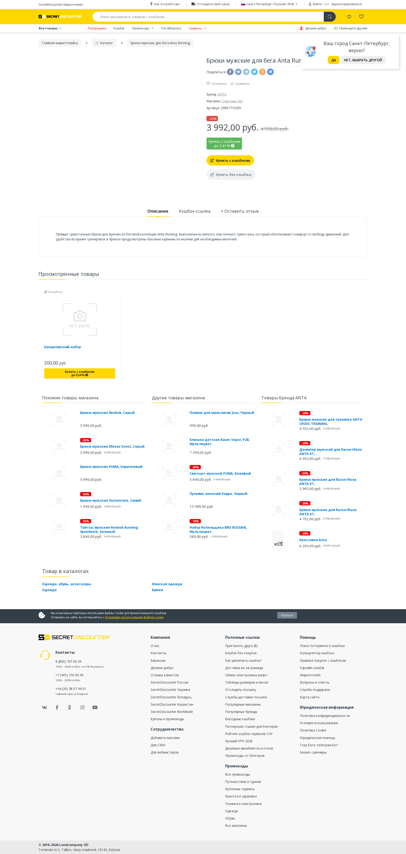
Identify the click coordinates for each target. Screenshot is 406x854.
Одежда (49, 590)
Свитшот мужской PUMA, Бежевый (220, 473)
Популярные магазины (242, 704)
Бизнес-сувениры (313, 752)
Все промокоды (237, 774)
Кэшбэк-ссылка (195, 211)
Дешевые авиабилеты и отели (249, 748)
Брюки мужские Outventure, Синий (110, 500)
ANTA (222, 94)
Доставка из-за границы (244, 668)
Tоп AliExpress (171, 28)
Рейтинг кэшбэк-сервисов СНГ (249, 733)
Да (333, 60)
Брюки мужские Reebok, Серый (107, 413)
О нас (155, 645)
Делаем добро (315, 28)
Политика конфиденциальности (325, 715)
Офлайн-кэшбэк (312, 668)
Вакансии (158, 660)
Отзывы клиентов (165, 675)
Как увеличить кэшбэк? (243, 660)
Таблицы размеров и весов (246, 682)
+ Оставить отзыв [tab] (240, 211)
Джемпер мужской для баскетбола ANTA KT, (330, 451)
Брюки (157, 590)
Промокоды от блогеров (244, 755)
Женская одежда (167, 584)
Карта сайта (309, 697)
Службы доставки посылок (246, 697)
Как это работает (167, 4)
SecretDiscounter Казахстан (172, 704)
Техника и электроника (243, 803)
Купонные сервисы (239, 789)
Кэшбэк (119, 28)
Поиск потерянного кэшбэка (322, 645)
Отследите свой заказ (213, 4)
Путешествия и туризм (243, 781)
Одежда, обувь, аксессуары (66, 584)
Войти (317, 4)
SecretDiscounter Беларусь (171, 697)
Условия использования (319, 723)
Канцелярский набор (62, 347)
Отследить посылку (240, 689)
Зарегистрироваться (346, 4)
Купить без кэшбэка (233, 174)
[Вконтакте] (44, 707)
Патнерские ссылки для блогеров (251, 726)
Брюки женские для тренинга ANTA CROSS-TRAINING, (330, 421)
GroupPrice (54, 292)
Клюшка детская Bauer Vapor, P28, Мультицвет (219, 442)
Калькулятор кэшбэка (317, 653)
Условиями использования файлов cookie (134, 617)
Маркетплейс (310, 675)
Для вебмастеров (165, 752)
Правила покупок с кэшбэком (323, 660)
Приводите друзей (353, 28)
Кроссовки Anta (313, 540)
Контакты (158, 653)
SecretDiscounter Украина (170, 689)
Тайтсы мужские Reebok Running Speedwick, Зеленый (109, 529)
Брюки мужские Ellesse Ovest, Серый (112, 446)
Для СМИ (158, 745)
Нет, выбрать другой (363, 60)
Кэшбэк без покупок (241, 653)
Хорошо (287, 615)
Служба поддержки (315, 689)
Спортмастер (232, 101)
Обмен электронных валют (246, 675)
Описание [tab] (157, 211)
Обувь (230, 818)
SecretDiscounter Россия (169, 682)
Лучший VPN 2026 (239, 741)
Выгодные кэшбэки (240, 719)
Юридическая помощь (317, 737)
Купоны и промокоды (167, 719)
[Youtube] (95, 707)
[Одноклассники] (70, 707)
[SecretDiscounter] (60, 16)
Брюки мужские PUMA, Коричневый (111, 467)
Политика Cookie (313, 730)
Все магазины (236, 825)
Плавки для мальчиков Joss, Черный (222, 413)
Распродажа (97, 28)
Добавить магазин (165, 737)
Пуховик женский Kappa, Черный (218, 494)
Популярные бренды (241, 711)
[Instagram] (82, 707)
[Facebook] (57, 707)
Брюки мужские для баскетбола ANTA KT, (327, 481)
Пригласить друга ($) (241, 645)
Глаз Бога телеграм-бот (319, 745)
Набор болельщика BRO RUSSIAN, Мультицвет (218, 529)
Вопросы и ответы (314, 682)
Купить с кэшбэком (232, 160)
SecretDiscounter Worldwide (172, 711)
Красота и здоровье (241, 796)
